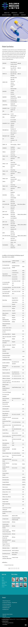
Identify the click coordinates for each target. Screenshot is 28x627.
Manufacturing (6, 15)
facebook (26, 625)
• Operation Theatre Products (7, 614)
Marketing (3, 583)
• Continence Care (5, 609)
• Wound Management (6, 600)
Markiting (16, 15)
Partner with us (4, 585)
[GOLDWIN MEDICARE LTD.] (11, 10)
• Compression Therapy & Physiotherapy (9, 602)
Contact (23, 14)
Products (14, 13)
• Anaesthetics (4, 624)
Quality (21, 13)
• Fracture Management (6, 604)
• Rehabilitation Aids (6, 607)
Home (3, 577)
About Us (6, 13)
